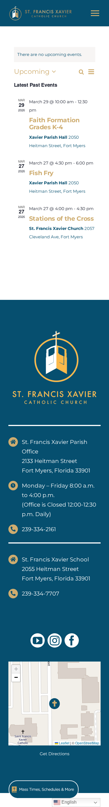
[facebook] (72, 640)
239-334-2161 (39, 529)
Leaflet (63, 742)
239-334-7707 (40, 593)
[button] (54, 703)
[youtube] (37, 640)
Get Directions (54, 753)
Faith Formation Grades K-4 (54, 123)
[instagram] (55, 640)
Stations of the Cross (61, 218)
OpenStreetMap (87, 742)
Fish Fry (41, 173)
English (68, 802)
